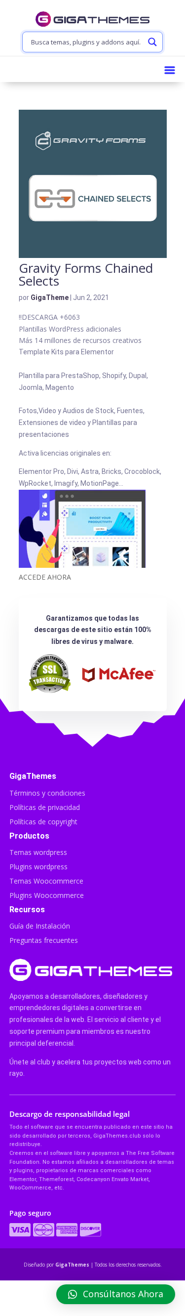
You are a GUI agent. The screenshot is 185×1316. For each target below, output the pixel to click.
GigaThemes (72, 1264)
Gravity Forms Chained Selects (86, 274)
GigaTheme (50, 297)
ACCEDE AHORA (45, 577)
